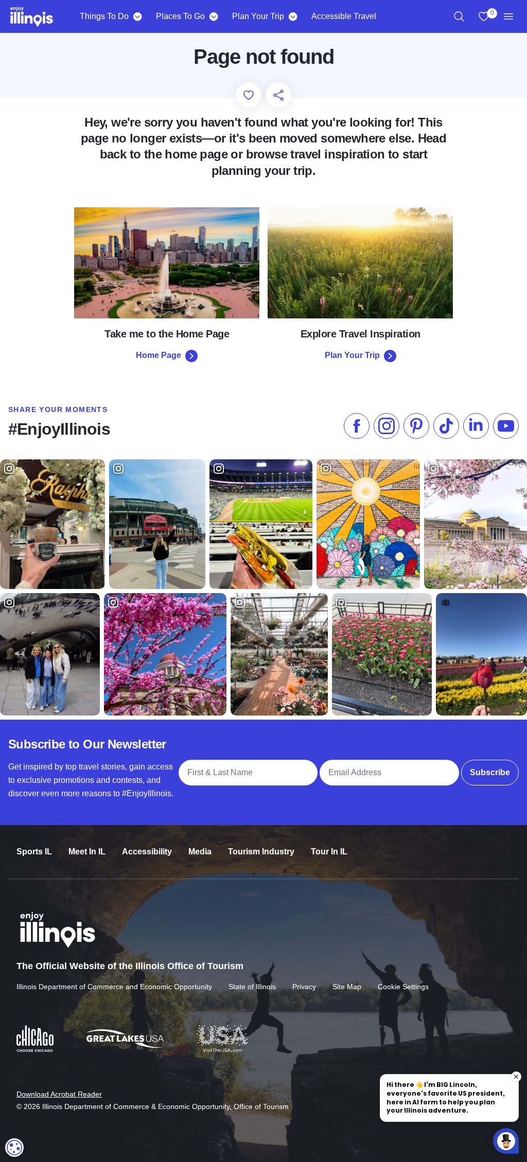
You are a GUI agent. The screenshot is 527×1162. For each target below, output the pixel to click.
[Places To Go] (213, 16)
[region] (459, 16)
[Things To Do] (137, 16)
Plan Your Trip (258, 16)
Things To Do (104, 16)
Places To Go (180, 16)
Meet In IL (87, 851)
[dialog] (14, 1147)
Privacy (304, 986)
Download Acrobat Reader (59, 1094)
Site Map (346, 986)
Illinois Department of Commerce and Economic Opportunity (114, 986)
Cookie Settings (403, 986)
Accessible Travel (343, 16)
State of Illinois (252, 986)
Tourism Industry (261, 851)
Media (200, 851)
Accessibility (147, 851)
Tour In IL (329, 851)
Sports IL (34, 851)
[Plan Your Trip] (292, 16)
